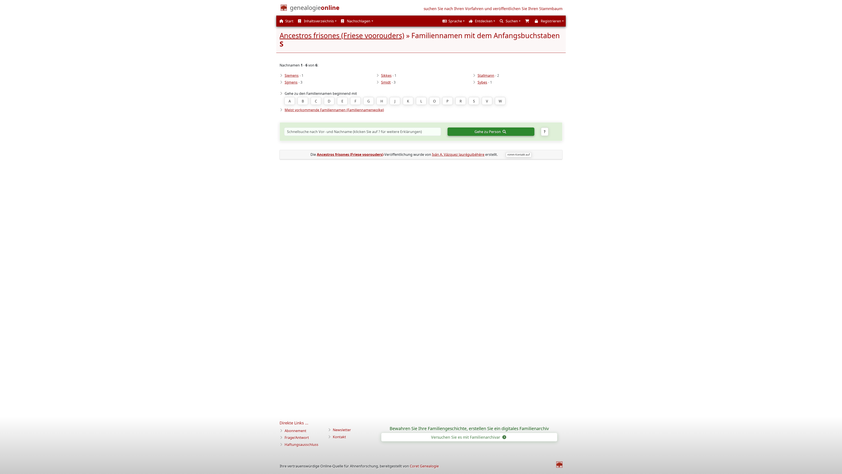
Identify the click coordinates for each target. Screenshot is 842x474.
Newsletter (342, 429)
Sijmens (291, 82)
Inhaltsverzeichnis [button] (318, 21)
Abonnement (295, 430)
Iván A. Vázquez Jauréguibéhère (458, 154)
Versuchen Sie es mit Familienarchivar (466, 437)
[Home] (559, 464)
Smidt (386, 82)
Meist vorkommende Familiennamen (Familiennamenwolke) (334, 110)
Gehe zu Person (488, 131)
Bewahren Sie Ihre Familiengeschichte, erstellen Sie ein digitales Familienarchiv (469, 428)
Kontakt (339, 436)
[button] (453, 21)
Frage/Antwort (297, 437)
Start (288, 21)
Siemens (292, 75)
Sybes (482, 82)
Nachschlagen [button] (358, 21)
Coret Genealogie (424, 466)
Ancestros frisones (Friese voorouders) (342, 35)
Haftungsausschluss (301, 444)
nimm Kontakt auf (518, 154)
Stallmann (486, 75)
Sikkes (386, 75)
